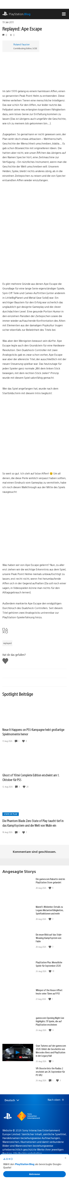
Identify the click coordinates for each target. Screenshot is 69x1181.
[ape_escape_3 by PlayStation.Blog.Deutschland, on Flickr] (27, 273)
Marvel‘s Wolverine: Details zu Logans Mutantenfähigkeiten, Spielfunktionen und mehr (49, 910)
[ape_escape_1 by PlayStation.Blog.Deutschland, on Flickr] (27, 213)
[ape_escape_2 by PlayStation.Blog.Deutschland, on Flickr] (27, 246)
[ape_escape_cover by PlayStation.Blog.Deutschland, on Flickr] (27, 80)
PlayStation (19, 14)
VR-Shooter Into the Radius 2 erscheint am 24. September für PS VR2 (50, 1071)
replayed (7, 643)
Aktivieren (34, 1174)
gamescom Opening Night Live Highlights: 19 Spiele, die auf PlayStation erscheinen (50, 1021)
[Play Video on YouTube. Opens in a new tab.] (25, 1057)
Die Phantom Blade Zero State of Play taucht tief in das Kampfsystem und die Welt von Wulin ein (33, 822)
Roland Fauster (21, 44)
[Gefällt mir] (23, 741)
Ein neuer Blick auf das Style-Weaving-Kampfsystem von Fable (49, 938)
